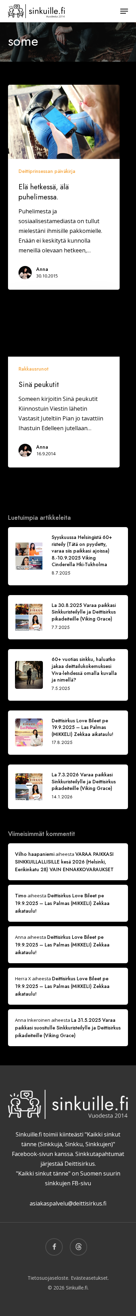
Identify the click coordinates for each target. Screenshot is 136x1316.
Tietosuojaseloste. (48, 1278)
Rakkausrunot (33, 368)
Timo (21, 895)
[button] (124, 11)
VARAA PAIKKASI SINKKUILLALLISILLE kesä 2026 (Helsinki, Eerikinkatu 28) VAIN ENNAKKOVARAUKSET (64, 862)
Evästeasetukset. (90, 1278)
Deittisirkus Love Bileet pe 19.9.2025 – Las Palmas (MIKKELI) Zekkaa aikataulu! (62, 903)
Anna (42, 269)
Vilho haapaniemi (34, 854)
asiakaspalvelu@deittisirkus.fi (68, 1203)
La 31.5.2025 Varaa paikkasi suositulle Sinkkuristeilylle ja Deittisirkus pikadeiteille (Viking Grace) (68, 1028)
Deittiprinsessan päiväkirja (46, 171)
